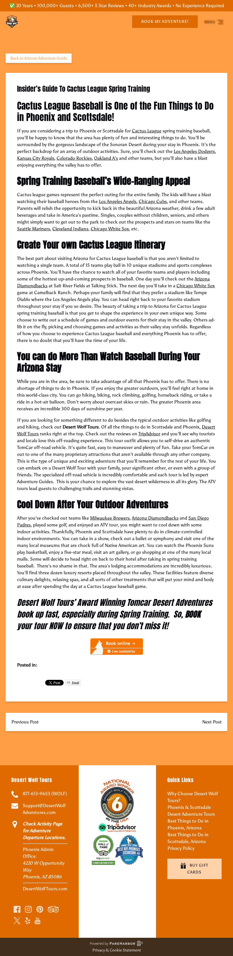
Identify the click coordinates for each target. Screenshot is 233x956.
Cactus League (146, 131)
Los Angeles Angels (117, 201)
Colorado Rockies (74, 158)
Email (75, 682)
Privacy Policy (180, 848)
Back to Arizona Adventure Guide (38, 58)
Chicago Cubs (153, 201)
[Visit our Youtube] (37, 920)
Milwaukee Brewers (110, 518)
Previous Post (25, 722)
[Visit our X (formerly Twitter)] (17, 920)
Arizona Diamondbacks (155, 518)
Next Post (212, 722)
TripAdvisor (149, 433)
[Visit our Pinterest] (39, 909)
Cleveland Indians (70, 228)
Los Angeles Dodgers (194, 151)
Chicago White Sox (110, 228)
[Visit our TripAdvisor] (53, 909)
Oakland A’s (106, 158)
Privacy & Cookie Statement (116, 950)
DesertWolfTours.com (45, 888)
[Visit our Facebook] (17, 909)
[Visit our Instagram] (28, 909)
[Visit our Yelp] (27, 920)
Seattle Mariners (33, 228)
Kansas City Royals (35, 158)
